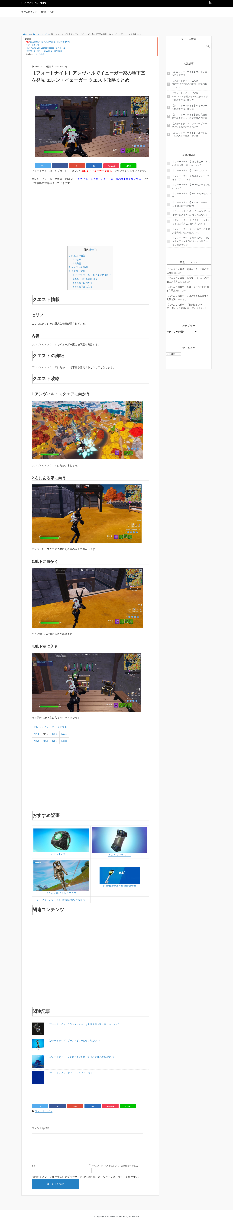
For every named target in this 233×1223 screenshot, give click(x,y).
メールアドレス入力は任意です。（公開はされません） (115, 1166)
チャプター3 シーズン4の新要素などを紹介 (61, 900)
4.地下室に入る (83, 286)
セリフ (78, 259)
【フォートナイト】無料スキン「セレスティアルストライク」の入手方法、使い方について (191, 241)
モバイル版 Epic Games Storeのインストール (45, 48)
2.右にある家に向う (85, 278)
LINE (128, 166)
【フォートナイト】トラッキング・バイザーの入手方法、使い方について (191, 213)
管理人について (29, 12)
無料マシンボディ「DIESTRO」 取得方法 (44, 51)
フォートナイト (43, 1111)
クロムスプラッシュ (119, 855)
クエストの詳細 (78, 267)
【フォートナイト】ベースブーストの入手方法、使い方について (191, 231)
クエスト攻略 (77, 271)
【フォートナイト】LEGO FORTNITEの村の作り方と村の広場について (189, 84)
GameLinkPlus (33, 3)
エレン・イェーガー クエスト (50, 727)
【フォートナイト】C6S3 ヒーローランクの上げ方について (191, 204)
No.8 (64, 741)
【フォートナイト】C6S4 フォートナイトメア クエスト (191, 178)
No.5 (36, 741)
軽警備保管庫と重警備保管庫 (119, 885)
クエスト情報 (77, 255)
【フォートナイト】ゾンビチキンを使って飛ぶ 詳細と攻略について (81, 1057)
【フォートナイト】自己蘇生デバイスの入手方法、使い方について (191, 163)
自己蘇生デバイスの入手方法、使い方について (50, 42)
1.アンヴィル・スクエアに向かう (92, 275)
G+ (77, 166)
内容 (77, 263)
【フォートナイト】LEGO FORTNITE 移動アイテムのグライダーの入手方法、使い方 (190, 96)
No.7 (55, 741)
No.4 (64, 734)
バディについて (32, 45)
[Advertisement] (116, 24)
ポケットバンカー (61, 854)
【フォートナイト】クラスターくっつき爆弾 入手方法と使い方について (83, 1024)
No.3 (55, 734)
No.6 (45, 741)
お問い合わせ (47, 12)
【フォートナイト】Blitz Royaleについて (191, 195)
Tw (42, 166)
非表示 (93, 249)
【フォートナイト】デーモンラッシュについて (191, 186)
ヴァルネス (40, 54)
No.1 (36, 734)
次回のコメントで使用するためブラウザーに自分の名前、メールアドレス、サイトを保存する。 (86, 1177)
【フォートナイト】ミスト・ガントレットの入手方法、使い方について (191, 222)
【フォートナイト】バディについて (190, 170)
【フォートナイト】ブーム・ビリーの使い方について (74, 1040)
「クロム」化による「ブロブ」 (61, 893)
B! (94, 166)
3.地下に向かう (83, 282)
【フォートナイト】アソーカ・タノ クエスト (70, 1073)
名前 (34, 1166)
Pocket (111, 166)
